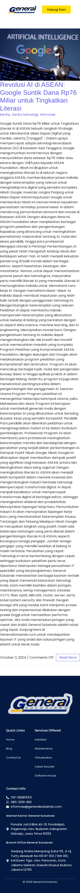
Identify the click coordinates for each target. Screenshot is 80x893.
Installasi (40, 740)
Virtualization (43, 758)
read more (68, 657)
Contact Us (13, 758)
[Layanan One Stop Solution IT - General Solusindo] (22, 9)
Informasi (47, 114)
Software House (45, 776)
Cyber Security (44, 767)
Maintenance (44, 749)
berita (5, 114)
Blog (9, 749)
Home (10, 740)
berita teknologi (25, 114)
